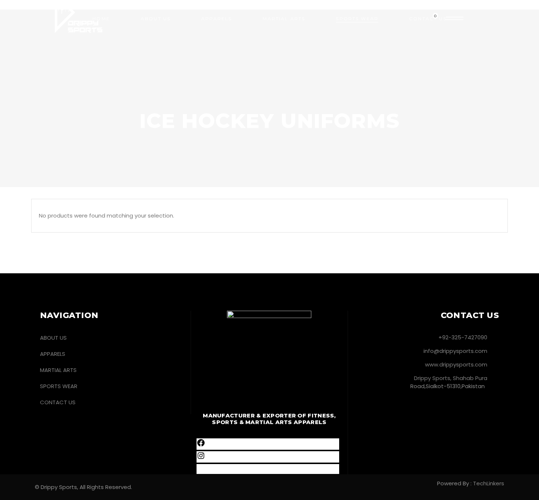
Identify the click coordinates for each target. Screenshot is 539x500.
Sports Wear (58, 386)
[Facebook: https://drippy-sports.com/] (201, 445)
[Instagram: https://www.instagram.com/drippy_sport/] (201, 458)
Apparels (52, 354)
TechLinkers (488, 483)
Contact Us (58, 402)
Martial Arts (58, 370)
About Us (53, 338)
